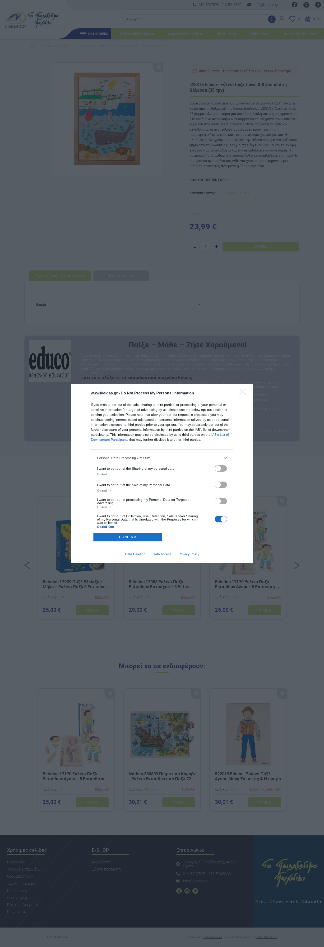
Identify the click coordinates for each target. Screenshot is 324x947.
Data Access (162, 554)
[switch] (221, 468)
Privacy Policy (189, 554)
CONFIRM (128, 537)
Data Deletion (135, 554)
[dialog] (162, 473)
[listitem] (162, 457)
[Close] (244, 393)
